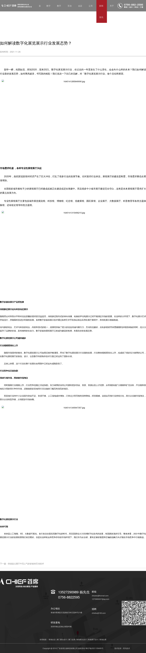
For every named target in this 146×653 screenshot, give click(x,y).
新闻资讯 (101, 11)
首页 (40, 11)
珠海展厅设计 (93, 639)
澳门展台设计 (62, 639)
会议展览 (80, 11)
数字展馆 (48, 11)
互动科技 (70, 11)
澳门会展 (71, 639)
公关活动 (91, 11)
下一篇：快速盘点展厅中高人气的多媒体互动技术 (22, 563)
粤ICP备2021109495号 (94, 648)
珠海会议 (52, 639)
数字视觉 (59, 11)
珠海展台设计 (81, 639)
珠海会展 (103, 639)
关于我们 (112, 11)
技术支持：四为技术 (122, 648)
